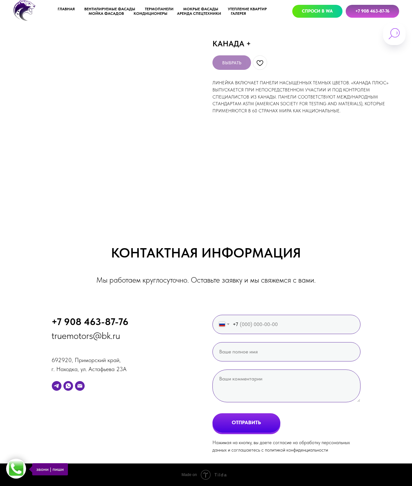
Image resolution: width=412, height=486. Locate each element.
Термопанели (159, 9)
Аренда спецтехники (199, 13)
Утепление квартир (247, 9)
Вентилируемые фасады (109, 9)
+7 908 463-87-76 (90, 321)
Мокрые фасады (200, 9)
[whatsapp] (68, 386)
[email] (80, 386)
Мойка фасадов (106, 13)
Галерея (238, 13)
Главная (66, 9)
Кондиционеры (150, 13)
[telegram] (56, 386)
